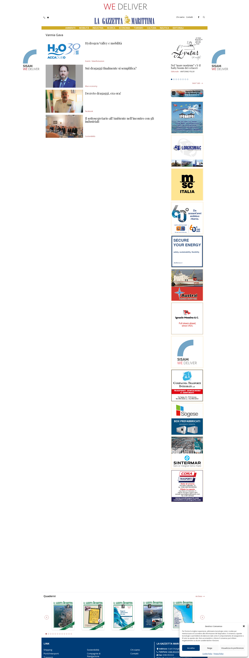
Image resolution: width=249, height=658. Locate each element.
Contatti (189, 17)
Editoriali (178, 27)
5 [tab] (180, 79)
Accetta (191, 648)
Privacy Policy (218, 654)
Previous (47, 617)
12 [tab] (71, 633)
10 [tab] (66, 633)
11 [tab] (69, 633)
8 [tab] (187, 79)
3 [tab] (176, 79)
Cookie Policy (207, 654)
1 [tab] (171, 79)
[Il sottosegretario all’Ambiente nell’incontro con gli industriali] (64, 126)
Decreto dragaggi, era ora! (103, 93)
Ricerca (111, 27)
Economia (124, 27)
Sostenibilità (90, 136)
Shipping (48, 649)
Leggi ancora (187, 71)
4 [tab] (178, 79)
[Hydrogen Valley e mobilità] (64, 51)
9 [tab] (64, 633)
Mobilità (84, 27)
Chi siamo (180, 17)
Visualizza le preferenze (232, 648)
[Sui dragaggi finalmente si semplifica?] (64, 76)
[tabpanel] (187, 71)
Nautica (164, 27)
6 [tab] (183, 79)
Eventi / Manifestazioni (94, 61)
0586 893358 (173, 652)
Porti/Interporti (51, 653)
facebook (89, 111)
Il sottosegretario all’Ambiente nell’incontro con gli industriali (119, 119)
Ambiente (70, 27)
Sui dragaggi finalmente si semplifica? (111, 68)
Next (202, 617)
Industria (98, 27)
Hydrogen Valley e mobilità (103, 43)
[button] (244, 626)
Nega (209, 648)
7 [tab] (185, 79)
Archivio (199, 596)
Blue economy (91, 86)
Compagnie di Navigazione (93, 655)
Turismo (138, 27)
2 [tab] (174, 79)
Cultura (151, 27)
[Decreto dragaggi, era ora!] (64, 101)
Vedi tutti (196, 83)
